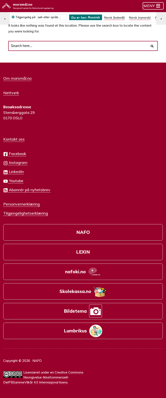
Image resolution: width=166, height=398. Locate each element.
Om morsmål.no (17, 78)
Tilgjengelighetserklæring (25, 213)
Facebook (17, 153)
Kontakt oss (14, 139)
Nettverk (11, 92)
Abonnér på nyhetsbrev (29, 189)
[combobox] (51, 17)
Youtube (15, 180)
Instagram (17, 162)
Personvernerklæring (21, 204)
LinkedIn (16, 171)
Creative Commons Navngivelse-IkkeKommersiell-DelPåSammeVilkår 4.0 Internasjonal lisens (43, 377)
